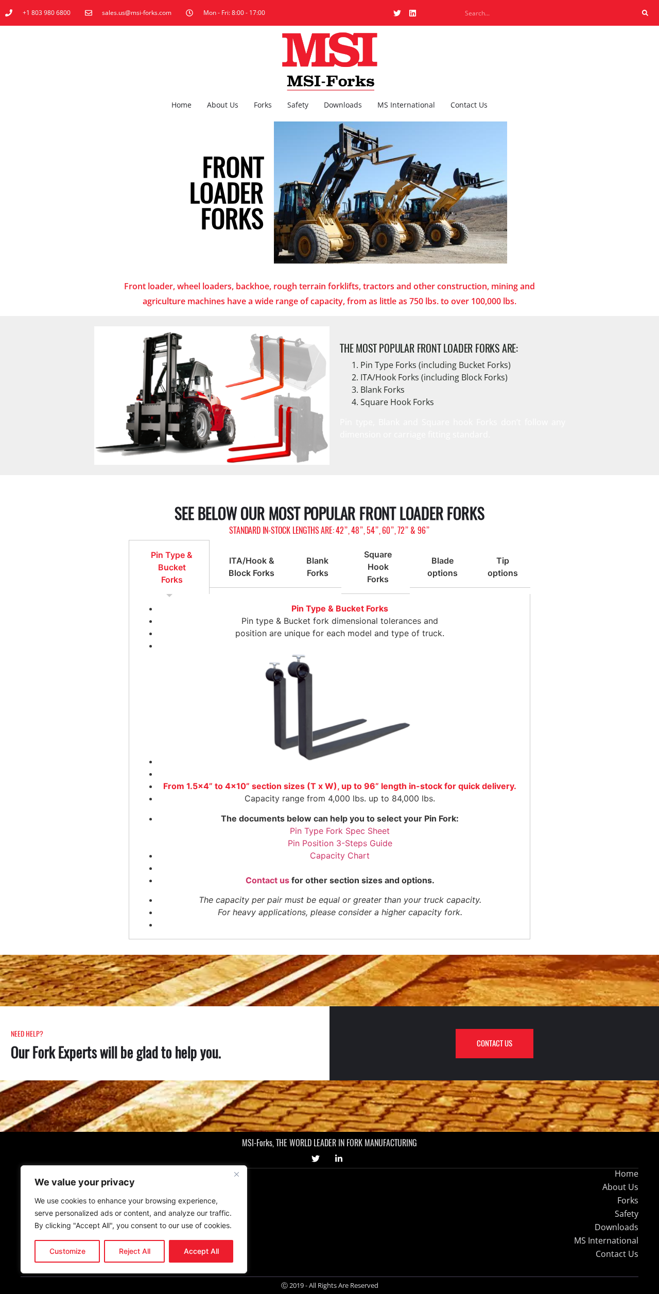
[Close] (236, 1174)
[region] (134, 1219)
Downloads (343, 105)
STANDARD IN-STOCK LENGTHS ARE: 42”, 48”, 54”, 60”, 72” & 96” (329, 530)
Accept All (201, 1251)
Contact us (267, 880)
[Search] (645, 13)
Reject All (134, 1251)
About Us (222, 105)
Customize (67, 1251)
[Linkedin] (413, 13)
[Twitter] (397, 13)
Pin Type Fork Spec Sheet (340, 831)
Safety (297, 105)
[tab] (169, 567)
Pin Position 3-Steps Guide (340, 843)
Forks (263, 105)
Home (181, 105)
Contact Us (469, 105)
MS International (406, 105)
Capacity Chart (340, 855)
